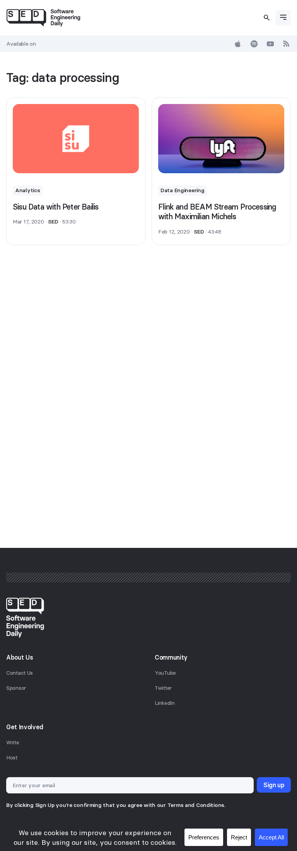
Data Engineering (182, 190)
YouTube (165, 672)
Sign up (273, 785)
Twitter (163, 687)
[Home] (43, 18)
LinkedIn (165, 702)
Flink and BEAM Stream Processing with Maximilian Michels (217, 212)
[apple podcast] (238, 43)
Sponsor (16, 687)
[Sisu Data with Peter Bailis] (76, 138)
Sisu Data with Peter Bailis (55, 206)
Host (11, 757)
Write (12, 742)
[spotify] (254, 43)
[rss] (286, 43)
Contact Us (19, 672)
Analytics (27, 190)
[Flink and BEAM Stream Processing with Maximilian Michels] (221, 138)
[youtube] (270, 43)
